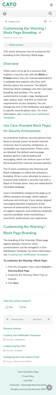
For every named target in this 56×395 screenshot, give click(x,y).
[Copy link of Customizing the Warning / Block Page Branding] (40, 32)
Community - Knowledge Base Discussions (28, 385)
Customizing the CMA (14, 346)
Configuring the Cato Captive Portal (21, 357)
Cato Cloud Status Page (28, 372)
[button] (15, 319)
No (24, 307)
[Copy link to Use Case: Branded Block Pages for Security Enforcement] (45, 131)
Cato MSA (28, 380)
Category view (14, 21)
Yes (11, 307)
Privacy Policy (28, 376)
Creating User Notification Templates (28, 254)
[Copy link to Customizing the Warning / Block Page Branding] (41, 233)
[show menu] (51, 5)
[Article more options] (50, 21)
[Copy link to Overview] (23, 63)
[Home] (9, 5)
